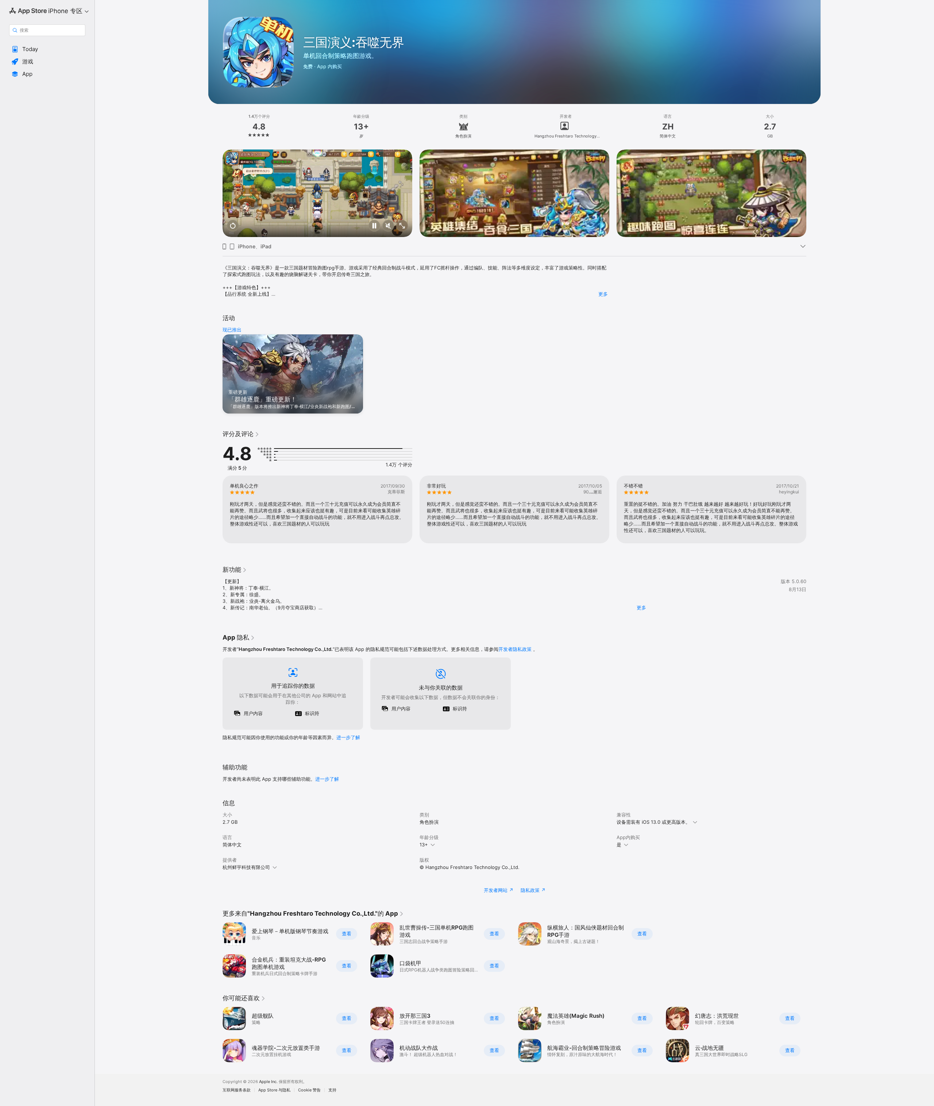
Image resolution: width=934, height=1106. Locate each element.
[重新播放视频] (233, 226)
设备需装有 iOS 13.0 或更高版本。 (653, 822)
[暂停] (374, 226)
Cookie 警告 (309, 1090)
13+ (424, 844)
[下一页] (813, 193)
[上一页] (215, 193)
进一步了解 (348, 737)
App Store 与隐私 (274, 1090)
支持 (332, 1090)
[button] (47, 49)
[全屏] (402, 226)
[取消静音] (388, 226)
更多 (603, 294)
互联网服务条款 (237, 1090)
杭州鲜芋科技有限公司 (246, 867)
